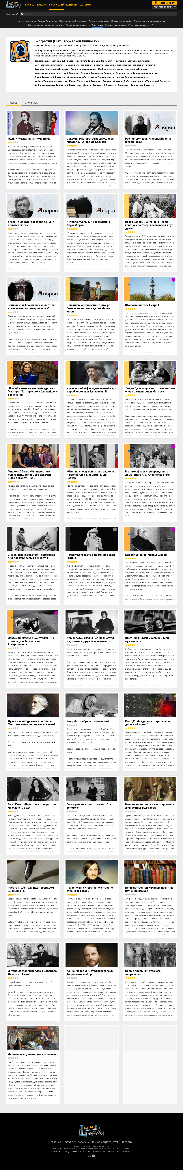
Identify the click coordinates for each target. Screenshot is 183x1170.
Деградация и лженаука (78, 25)
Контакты (72, 4)
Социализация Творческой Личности (53, 61)
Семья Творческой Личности (49, 77)
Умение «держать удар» (83, 69)
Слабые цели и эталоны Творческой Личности (122, 69)
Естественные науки (138, 25)
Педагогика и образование (72, 21)
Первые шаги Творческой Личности (84, 65)
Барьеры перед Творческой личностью (137, 73)
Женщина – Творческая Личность (136, 85)
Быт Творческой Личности (48, 65)
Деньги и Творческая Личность (97, 73)
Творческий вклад (112, 81)
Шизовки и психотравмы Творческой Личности (130, 65)
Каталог (42, 4)
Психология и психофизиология (149, 21)
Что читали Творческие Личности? (94, 61)
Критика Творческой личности (132, 77)
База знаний (56, 4)
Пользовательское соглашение (103, 1152)
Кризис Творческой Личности (84, 81)
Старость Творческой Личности (51, 69)
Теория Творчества (47, 21)
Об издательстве (107, 1142)
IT (152, 25)
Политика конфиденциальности (67, 1152)
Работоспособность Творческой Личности (147, 81)
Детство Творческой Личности (99, 85)
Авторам (85, 4)
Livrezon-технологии (26, 21)
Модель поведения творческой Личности (56, 73)
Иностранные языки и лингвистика (46, 25)
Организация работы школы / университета (90, 77)
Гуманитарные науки (115, 25)
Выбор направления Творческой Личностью (57, 85)
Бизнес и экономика (99, 21)
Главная (30, 4)
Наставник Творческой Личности (132, 61)
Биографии (97, 25)
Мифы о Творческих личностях (50, 81)
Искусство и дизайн (121, 21)
